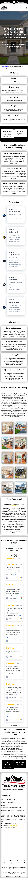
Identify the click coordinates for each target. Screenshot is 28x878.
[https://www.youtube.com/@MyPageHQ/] (4, 863)
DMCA (11, 874)
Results (6, 66)
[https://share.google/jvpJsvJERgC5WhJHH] (24, 863)
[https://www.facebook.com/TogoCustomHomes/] (4, 861)
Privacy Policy (15, 872)
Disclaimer (17, 874)
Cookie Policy (7, 872)
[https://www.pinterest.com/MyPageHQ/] (11, 863)
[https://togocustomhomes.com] (4, 8)
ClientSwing (18, 876)
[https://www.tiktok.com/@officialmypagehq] (17, 863)
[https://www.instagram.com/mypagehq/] (11, 861)
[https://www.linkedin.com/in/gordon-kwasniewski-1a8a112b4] (24, 861)
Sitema (23, 874)
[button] (26, 8)
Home (2, 66)
